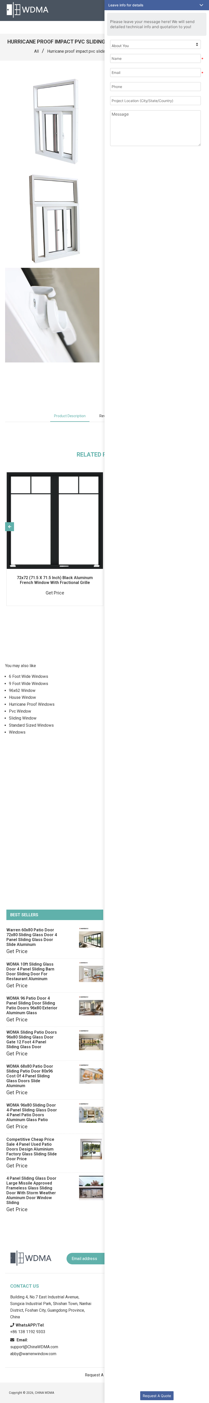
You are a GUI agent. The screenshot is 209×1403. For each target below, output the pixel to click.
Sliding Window (22, 718)
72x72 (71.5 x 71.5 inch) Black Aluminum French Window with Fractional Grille (55, 580)
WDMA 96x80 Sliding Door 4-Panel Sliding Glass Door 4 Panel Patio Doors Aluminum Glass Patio (31, 1112)
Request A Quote (157, 1396)
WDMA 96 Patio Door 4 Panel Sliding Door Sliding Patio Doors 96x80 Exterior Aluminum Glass (31, 1005)
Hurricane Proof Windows (32, 704)
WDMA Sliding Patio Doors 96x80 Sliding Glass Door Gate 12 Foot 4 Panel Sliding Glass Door (31, 1039)
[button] (156, 5)
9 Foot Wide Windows (28, 683)
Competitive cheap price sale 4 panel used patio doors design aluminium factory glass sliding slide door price (31, 1149)
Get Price (17, 951)
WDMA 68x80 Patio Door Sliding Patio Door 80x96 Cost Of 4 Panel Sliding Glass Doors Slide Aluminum (29, 1076)
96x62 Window (22, 690)
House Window (22, 697)
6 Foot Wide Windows (28, 676)
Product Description (70, 416)
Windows (17, 732)
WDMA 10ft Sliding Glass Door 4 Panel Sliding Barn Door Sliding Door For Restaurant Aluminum (30, 971)
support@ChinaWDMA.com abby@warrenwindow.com (34, 1347)
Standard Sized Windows (31, 725)
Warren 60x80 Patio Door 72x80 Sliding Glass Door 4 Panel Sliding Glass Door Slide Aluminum (31, 937)
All (36, 51)
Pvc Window (20, 711)
